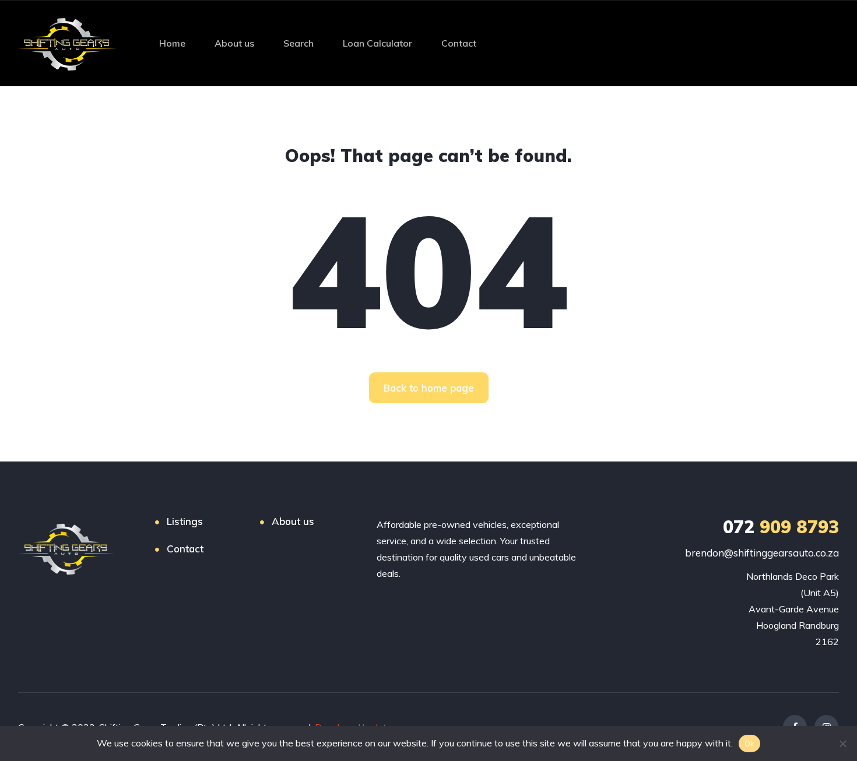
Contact (458, 43)
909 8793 (781, 527)
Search (298, 43)
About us (234, 43)
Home (172, 43)
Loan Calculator (377, 43)
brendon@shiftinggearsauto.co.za (762, 553)
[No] (842, 743)
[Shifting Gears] (67, 43)
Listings (185, 521)
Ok (749, 743)
